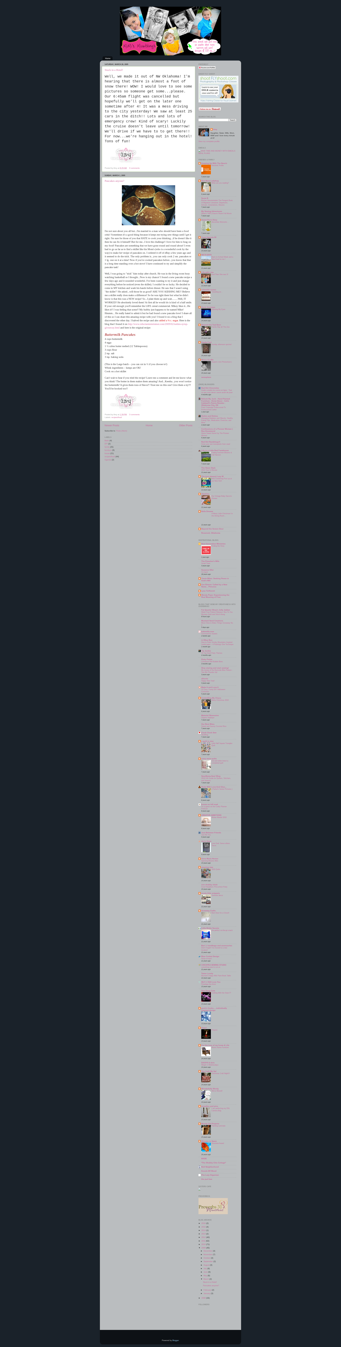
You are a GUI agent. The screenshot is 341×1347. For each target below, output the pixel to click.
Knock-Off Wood (208, 1171)
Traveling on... (217, 292)
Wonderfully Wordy (210, 1089)
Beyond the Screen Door (212, 529)
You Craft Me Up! (209, 1071)
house (107, 453)
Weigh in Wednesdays (209, 1065)
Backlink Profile (218, 165)
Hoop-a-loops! (206, 959)
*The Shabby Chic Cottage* (213, 1163)
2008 (203, 1298)
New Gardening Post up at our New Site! (222, 480)
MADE (204, 1159)
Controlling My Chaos (211, 698)
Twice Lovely (207, 974)
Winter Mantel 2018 (219, 817)
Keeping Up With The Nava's (214, 163)
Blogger (175, 1340)
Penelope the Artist (208, 984)
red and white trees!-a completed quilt (220, 762)
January (207, 1293)
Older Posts (185, 425)
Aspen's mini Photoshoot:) (222, 362)
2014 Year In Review (209, 470)
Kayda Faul (206, 342)
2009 (203, 1248)
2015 (203, 1227)
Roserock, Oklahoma (210, 533)
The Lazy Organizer (210, 1175)
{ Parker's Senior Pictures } (222, 789)
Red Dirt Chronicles (210, 388)
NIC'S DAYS (206, 255)
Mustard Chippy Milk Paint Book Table (216, 976)
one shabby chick (209, 885)
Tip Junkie (206, 651)
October (207, 1258)
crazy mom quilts (209, 759)
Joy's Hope (206, 841)
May (206, 1276)
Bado (107, 441)
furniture (108, 450)
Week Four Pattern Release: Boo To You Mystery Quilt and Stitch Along (217, 613)
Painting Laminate (218, 1126)
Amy (215, 129)
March (206, 1279)
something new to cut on (210, 967)
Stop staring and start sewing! (215, 668)
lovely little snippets (210, 893)
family (107, 447)
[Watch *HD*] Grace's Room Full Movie (216, 213)
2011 (203, 1241)
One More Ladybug (210, 181)
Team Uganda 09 (208, 237)
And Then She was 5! (220, 274)
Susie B (204, 198)
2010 (203, 1244)
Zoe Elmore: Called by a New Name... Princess (214, 586)
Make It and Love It (210, 687)
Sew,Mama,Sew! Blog (210, 776)
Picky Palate (206, 659)
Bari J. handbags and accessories (216, 946)
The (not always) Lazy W (212, 476)
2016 (203, 1223)
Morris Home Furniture (220, 1047)
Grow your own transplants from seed (215, 444)
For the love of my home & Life (215, 1045)
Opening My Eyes (218, 309)
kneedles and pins (209, 1106)
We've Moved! (217, 1091)
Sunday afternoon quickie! (222, 344)
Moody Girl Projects (210, 1124)
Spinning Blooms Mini (209, 861)
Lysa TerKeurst (208, 591)
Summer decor (217, 895)
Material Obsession (210, 715)
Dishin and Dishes (209, 416)
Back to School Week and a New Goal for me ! (222, 258)
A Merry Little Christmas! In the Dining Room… (222, 515)
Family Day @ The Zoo (221, 327)
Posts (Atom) (121, 431)
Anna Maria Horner (209, 859)
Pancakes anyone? (114, 180)
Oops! (204, 1028)
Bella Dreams (207, 511)
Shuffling (204, 735)
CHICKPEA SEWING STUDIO (213, 965)
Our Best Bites (207, 724)
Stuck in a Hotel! (114, 69)
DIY (106, 444)
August (207, 1265)
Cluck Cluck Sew (208, 733)
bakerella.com (207, 632)
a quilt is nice (207, 741)
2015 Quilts (216, 869)
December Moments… (220, 222)
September (208, 1261)
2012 (203, 1237)
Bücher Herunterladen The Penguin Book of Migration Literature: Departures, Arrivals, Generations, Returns (217, 202)
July (205, 1269)
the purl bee (206, 1179)
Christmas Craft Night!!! (221, 1073)
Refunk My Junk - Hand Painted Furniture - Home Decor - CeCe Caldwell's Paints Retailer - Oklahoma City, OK (215, 402)
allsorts (204, 679)
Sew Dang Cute (208, 991)
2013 (203, 1234)
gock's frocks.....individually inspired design (214, 1009)
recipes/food (116, 417)
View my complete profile (209, 141)
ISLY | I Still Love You (210, 982)
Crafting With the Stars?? (221, 993)
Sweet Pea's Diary (209, 220)
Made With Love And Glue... (213, 787)
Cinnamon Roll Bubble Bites (212, 662)
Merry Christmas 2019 (220, 700)
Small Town (205, 563)
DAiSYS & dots (208, 1063)
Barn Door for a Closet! (220, 913)
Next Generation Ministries (213, 544)
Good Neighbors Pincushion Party (214, 887)
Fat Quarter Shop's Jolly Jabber (215, 610)
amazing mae (207, 867)
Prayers (215, 1030)
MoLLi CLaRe (207, 360)
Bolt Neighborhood (210, 1167)
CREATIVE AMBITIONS (211, 815)
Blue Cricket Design (210, 956)
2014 (203, 1230)
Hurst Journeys (208, 307)
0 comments (134, 168)
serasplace (206, 377)
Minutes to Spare (209, 1141)
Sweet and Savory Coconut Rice (213, 726)
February (208, 1290)
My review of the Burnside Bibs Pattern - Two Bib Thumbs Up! (217, 671)
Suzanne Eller (207, 570)
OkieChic (205, 494)
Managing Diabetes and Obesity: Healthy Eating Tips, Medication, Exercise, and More (217, 420)
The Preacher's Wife (210, 561)
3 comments (134, 415)
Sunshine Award (218, 1143)
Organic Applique (207, 718)
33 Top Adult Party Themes (211, 653)
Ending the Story (218, 546)
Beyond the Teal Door (211, 325)
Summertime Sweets (209, 634)
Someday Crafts (208, 911)
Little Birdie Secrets (210, 928)
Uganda (108, 460)
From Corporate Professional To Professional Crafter (213, 408)
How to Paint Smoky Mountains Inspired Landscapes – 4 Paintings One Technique (217, 643)
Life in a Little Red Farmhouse (215, 450)
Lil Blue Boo (206, 640)
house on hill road (209, 804)
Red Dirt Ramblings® (210, 442)
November (208, 1255)
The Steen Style (208, 468)
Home (107, 58)
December (208, 1251)
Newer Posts (112, 425)
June (206, 1272)
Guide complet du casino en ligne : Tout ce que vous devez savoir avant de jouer (217, 391)
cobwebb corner (208, 290)
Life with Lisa (207, 272)
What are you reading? (220, 183)
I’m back (204, 572)
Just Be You (206, 835)
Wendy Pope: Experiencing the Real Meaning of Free (215, 596)
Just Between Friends (211, 833)
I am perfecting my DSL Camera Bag (221, 1109)
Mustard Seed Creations (212, 621)
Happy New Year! (208, 681)
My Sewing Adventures (211, 211)
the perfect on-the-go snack (222, 930)
